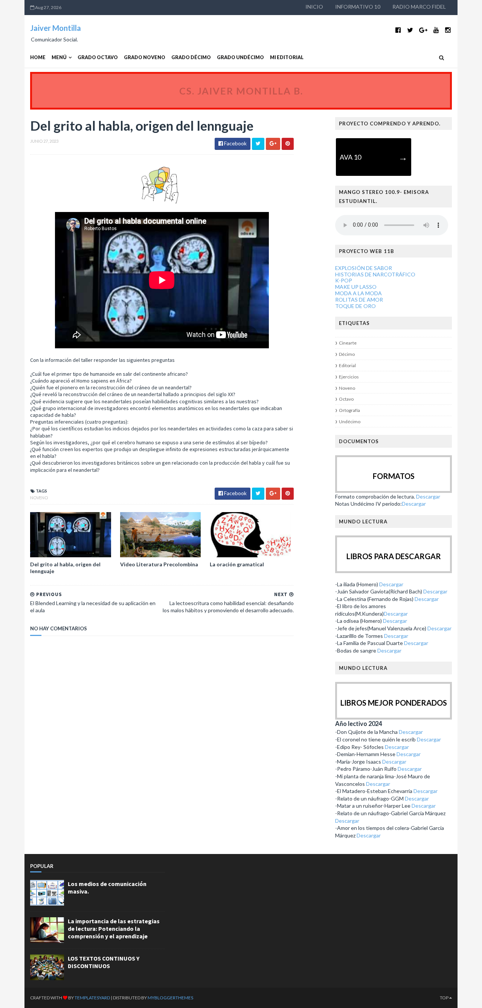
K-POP (343, 280)
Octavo (346, 399)
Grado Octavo (98, 57)
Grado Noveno (144, 57)
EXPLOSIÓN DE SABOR (363, 268)
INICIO (314, 6)
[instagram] (448, 30)
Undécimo (349, 421)
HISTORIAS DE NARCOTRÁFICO (375, 274)
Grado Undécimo (240, 57)
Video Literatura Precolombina (159, 564)
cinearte (348, 343)
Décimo (347, 354)
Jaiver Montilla (55, 27)
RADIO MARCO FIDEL (419, 6)
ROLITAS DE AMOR (359, 299)
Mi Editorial (287, 57)
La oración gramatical (237, 564)
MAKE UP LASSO (356, 287)
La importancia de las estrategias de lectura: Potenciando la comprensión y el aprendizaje (114, 928)
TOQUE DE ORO (355, 306)
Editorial (347, 365)
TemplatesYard (92, 997)
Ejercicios (349, 377)
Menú (59, 57)
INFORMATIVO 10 (357, 6)
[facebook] (398, 30)
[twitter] (410, 30)
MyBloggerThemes (170, 997)
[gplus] (423, 30)
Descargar (428, 496)
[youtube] (436, 30)
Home (38, 57)
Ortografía (349, 410)
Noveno (39, 497)
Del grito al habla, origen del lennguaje (65, 567)
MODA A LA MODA (358, 293)
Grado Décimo (191, 57)
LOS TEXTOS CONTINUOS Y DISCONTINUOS (103, 962)
